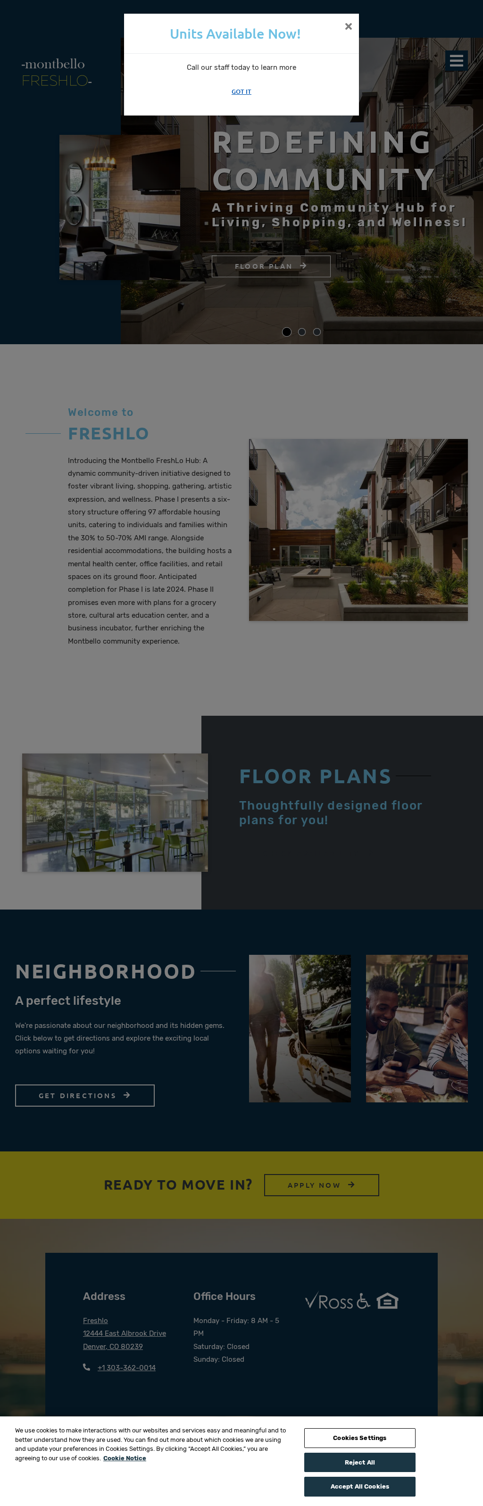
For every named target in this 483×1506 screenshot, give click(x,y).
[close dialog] (348, 28)
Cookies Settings (359, 1437)
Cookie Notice (124, 1458)
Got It (241, 91)
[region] (241, 1461)
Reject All (360, 1462)
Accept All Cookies (360, 1486)
